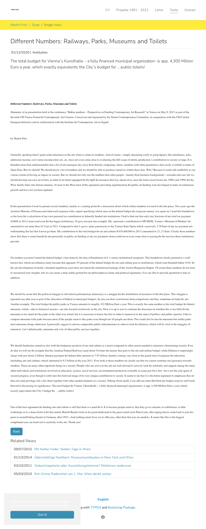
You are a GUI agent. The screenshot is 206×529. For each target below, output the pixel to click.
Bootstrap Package (121, 507)
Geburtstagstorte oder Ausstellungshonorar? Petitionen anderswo (82, 465)
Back (16, 431)
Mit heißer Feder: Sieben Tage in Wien (62, 449)
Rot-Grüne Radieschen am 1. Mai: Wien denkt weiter (72, 474)
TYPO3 (96, 507)
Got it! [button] (42, 515)
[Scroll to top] (197, 520)
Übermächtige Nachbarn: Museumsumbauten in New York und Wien (83, 457)
